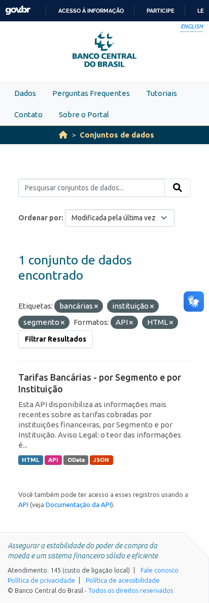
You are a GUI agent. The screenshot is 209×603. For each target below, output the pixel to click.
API (53, 460)
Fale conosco (160, 570)
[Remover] (96, 307)
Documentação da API (78, 504)
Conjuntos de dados (117, 134)
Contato (28, 114)
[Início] (63, 134)
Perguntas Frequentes (91, 93)
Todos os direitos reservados (130, 590)
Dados (25, 93)
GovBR (17, 10)
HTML (30, 460)
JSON (101, 460)
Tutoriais (161, 93)
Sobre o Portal (84, 114)
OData (76, 460)
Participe (161, 10)
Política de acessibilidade (123, 580)
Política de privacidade (41, 580)
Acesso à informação (91, 10)
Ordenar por (39, 218)
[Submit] (177, 188)
